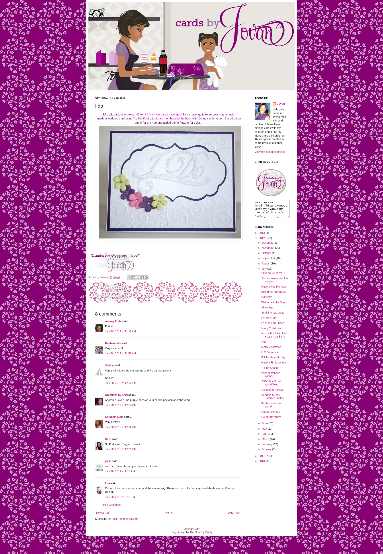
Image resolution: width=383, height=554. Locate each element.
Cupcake (266, 297)
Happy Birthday (270, 411)
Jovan (281, 103)
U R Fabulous (269, 352)
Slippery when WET (273, 273)
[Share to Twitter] (138, 277)
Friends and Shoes (272, 323)
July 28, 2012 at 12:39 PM (120, 449)
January (267, 449)
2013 (262, 232)
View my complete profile (270, 151)
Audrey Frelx (113, 321)
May (264, 428)
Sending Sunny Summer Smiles (272, 396)
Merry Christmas (271, 328)
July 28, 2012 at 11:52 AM (120, 353)
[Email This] (129, 277)
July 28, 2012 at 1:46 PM (120, 471)
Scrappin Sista (114, 417)
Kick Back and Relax (273, 292)
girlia (108, 461)
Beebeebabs (113, 343)
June (265, 423)
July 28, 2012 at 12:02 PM (120, 383)
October (266, 253)
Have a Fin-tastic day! (274, 362)
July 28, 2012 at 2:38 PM (120, 497)
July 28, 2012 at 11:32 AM (120, 331)
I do (263, 342)
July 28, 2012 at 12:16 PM (120, 427)
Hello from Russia (272, 389)
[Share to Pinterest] (146, 277)
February (267, 444)
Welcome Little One (273, 302)
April (264, 433)
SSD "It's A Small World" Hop (271, 383)
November (268, 247)
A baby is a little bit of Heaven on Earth (273, 335)
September (268, 258)
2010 (262, 461)
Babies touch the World (271, 405)
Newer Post (103, 512)
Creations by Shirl (116, 395)
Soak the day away (272, 312)
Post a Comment (111, 504)
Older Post (234, 512)
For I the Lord (269, 318)
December (268, 242)
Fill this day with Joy (273, 357)
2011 (262, 456)
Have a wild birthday (273, 286)
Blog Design (178, 532)
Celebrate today (271, 417)
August (266, 263)
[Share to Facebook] (142, 277)
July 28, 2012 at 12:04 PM (120, 405)
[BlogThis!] (133, 277)
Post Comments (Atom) (125, 518)
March (265, 439)
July (264, 268)
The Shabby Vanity (201, 532)
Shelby (109, 365)
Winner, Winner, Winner (270, 374)
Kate (108, 439)
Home (169, 512)
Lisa (107, 483)
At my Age (267, 307)
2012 (262, 238)
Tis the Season (270, 367)
